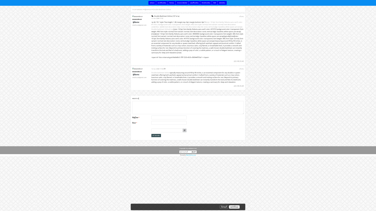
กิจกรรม (171, 3)
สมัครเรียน (222, 3)
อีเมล (134, 123)
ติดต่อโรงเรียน (206, 3)
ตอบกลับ (157, 136)
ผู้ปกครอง (148, 9)
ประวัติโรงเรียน (162, 3)
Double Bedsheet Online (162, 9)
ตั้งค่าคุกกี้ (224, 207)
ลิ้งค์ (214, 3)
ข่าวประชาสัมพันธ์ (182, 3)
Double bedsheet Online (160, 73)
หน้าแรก (152, 3)
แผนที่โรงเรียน (194, 3)
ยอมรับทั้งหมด (234, 207)
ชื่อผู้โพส (135, 117)
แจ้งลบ (241, 16)
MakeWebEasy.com (191, 155)
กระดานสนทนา (137, 9)
